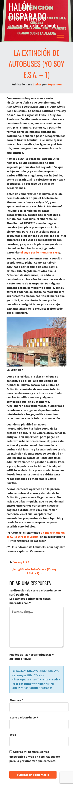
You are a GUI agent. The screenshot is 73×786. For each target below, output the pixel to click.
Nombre (16, 700)
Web (13, 734)
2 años (37, 84)
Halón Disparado (27, 12)
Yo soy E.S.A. (21, 562)
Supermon (55, 84)
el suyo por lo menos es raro (39, 252)
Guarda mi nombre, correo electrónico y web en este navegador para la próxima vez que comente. (34, 756)
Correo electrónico (24, 717)
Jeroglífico (18, 569)
